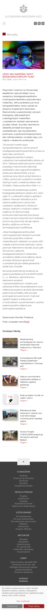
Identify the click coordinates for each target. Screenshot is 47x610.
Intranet (23, 578)
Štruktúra (23, 481)
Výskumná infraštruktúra (23, 506)
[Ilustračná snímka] (23, 55)
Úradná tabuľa (23, 544)
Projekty (23, 496)
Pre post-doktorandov (23, 519)
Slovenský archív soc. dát (23, 565)
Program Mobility (23, 529)
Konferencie (23, 498)
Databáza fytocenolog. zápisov (23, 567)
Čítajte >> (24, 350)
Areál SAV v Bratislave (23, 549)
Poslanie (23, 476)
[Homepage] (24, 9)
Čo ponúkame (23, 552)
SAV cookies (19, 595)
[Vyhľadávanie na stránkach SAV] (35, 23)
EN (43, 23)
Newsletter (23, 542)
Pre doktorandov (23, 516)
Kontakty (23, 483)
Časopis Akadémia (23, 570)
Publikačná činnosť (23, 503)
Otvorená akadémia (23, 572)
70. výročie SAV (23, 547)
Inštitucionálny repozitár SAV (23, 562)
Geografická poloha (23, 486)
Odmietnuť (12, 606)
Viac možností (23, 601)
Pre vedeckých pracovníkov (23, 521)
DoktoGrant (23, 526)
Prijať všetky (34, 606)
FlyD (26, 322)
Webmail (23, 581)
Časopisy (24, 501)
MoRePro (23, 524)
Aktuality (12, 34)
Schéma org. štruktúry (23, 478)
